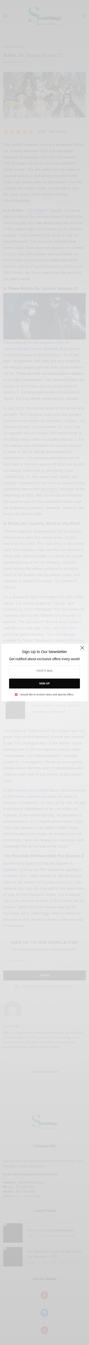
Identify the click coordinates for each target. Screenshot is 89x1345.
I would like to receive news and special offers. (47, 694)
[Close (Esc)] (82, 649)
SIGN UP (44, 683)
